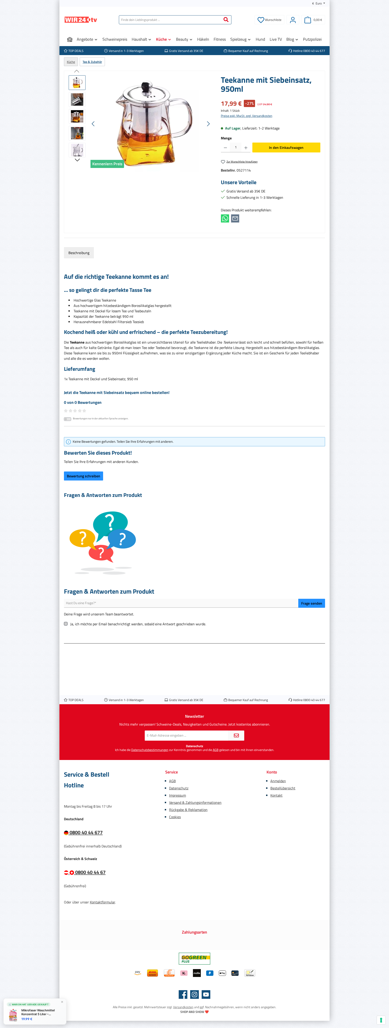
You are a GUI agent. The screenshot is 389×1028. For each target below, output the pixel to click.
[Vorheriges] (93, 123)
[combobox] (170, 19)
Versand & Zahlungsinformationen (195, 802)
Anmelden (278, 781)
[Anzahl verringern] (225, 147)
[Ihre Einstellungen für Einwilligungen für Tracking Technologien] (381, 1020)
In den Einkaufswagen (286, 147)
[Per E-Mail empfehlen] (235, 218)
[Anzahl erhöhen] (246, 147)
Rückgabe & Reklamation (188, 809)
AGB (216, 749)
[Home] (70, 39)
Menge (226, 138)
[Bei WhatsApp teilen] (225, 218)
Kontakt (276, 795)
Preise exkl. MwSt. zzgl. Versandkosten (246, 115)
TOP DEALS (76, 50)
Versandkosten (183, 1007)
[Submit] (236, 736)
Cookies (175, 817)
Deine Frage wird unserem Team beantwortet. (99, 614)
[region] (140, 123)
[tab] (79, 252)
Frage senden (311, 603)
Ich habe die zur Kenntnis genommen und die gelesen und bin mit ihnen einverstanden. (194, 750)
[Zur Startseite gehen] (81, 19)
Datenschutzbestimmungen (149, 749)
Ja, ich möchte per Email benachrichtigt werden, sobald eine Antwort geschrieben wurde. (138, 624)
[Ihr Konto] (293, 19)
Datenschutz (178, 788)
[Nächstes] (208, 123)
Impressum (177, 795)
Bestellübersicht (282, 788)
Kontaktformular (102, 902)
